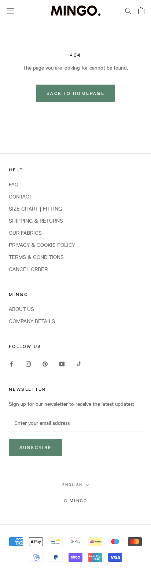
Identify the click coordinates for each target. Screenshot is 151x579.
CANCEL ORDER (28, 269)
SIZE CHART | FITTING (35, 208)
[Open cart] (141, 10)
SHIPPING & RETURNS (36, 221)
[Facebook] (11, 363)
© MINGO (75, 500)
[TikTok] (78, 363)
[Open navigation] (10, 11)
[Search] (128, 10)
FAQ (13, 184)
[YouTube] (62, 363)
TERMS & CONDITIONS (36, 257)
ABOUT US (21, 309)
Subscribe (35, 447)
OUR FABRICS (25, 233)
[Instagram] (28, 363)
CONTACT (20, 196)
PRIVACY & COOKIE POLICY (42, 245)
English (72, 484)
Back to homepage (75, 93)
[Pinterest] (45, 363)
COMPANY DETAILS (32, 321)
